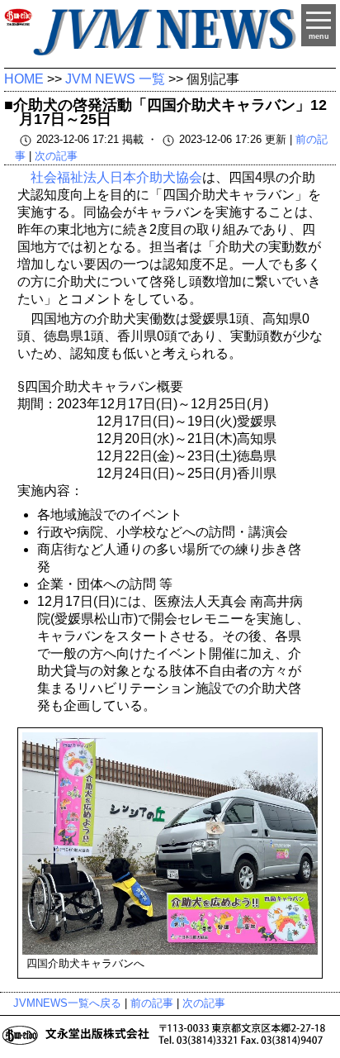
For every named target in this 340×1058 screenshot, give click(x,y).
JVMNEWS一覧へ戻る (67, 1003)
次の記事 (56, 156)
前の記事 (151, 1003)
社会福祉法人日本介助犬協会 (116, 177)
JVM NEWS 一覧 (115, 79)
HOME (24, 79)
